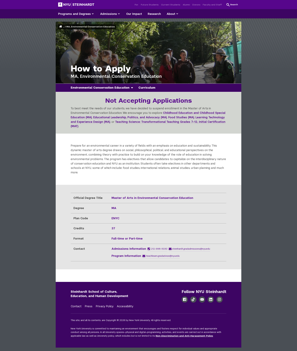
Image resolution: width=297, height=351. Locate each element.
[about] (177, 14)
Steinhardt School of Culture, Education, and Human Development (99, 294)
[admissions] (119, 14)
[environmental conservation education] (133, 88)
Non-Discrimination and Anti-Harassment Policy (184, 335)
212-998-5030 (159, 248)
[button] (232, 4)
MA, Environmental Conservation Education (90, 26)
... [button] (63, 26)
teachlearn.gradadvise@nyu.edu (163, 255)
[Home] (61, 26)
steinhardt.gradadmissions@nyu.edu (191, 248)
